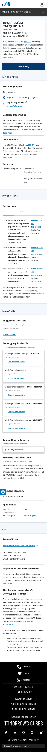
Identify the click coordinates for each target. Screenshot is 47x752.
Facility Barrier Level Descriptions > (15, 444)
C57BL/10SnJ (9, 334)
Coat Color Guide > (9, 512)
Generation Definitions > (33, 172)
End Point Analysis (16, 361)
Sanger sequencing (16, 395)
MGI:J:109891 (36, 275)
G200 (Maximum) (15, 449)
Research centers (23, 698)
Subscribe (25, 680)
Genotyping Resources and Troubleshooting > (19, 347)
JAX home (18, 686)
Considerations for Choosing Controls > (16, 325)
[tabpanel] (23, 249)
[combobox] (23, 746)
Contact (26, 667)
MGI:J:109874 (36, 254)
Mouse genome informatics (23, 703)
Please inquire (9, 515)
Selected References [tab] (8, 211)
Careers (29, 686)
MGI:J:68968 (36, 227)
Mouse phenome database (23, 709)
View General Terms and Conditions (19, 545)
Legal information (23, 691)
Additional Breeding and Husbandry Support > (19, 461)
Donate (26, 673)
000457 (27, 41)
